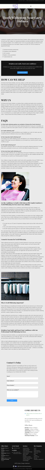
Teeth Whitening (26, 450)
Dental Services (37, 450)
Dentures (24, 455)
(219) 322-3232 (22, 0)
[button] (30, 6)
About (35, 449)
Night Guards (25, 454)
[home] (15, 6)
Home (35, 448)
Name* (8, 376)
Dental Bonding (26, 448)
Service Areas (36, 456)
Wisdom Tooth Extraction (27, 458)
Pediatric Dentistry (26, 449)
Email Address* (10, 381)
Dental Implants (26, 453)
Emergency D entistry (27, 456)
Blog (35, 454)
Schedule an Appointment (39, 459)
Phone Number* (10, 385)
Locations (35, 455)
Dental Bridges (25, 460)
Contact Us (36, 453)
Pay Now (35, 458)
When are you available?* (13, 390)
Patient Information (37, 451)
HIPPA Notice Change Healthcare (22, 463)
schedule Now (22, 72)
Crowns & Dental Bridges (27, 451)
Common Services (26, 459)
